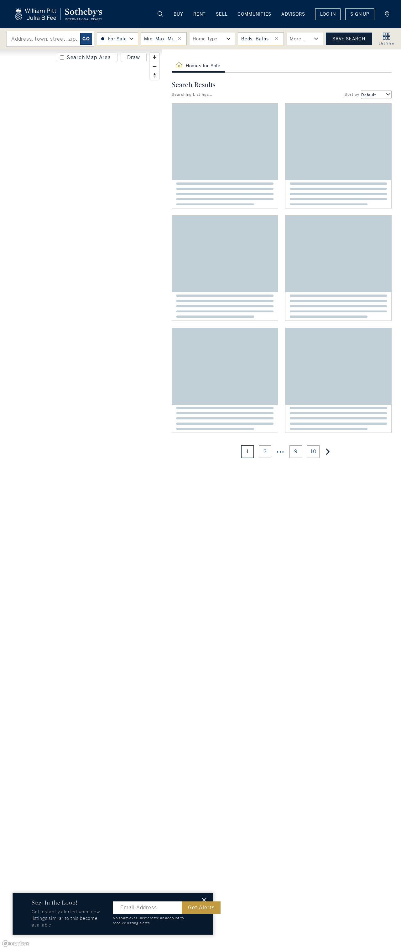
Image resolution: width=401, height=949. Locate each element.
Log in (328, 14)
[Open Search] (160, 14)
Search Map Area (89, 57)
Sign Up (359, 14)
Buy (178, 14)
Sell (221, 14)
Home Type (205, 39)
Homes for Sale (203, 66)
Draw (133, 57)
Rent (199, 14)
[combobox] (376, 94)
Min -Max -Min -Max (165, 39)
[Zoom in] (154, 57)
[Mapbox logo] (15, 943)
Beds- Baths (255, 39)
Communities (254, 14)
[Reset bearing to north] (154, 75)
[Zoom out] (154, 66)
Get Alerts (201, 907)
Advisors (293, 14)
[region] (81, 499)
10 (313, 451)
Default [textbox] (368, 94)
